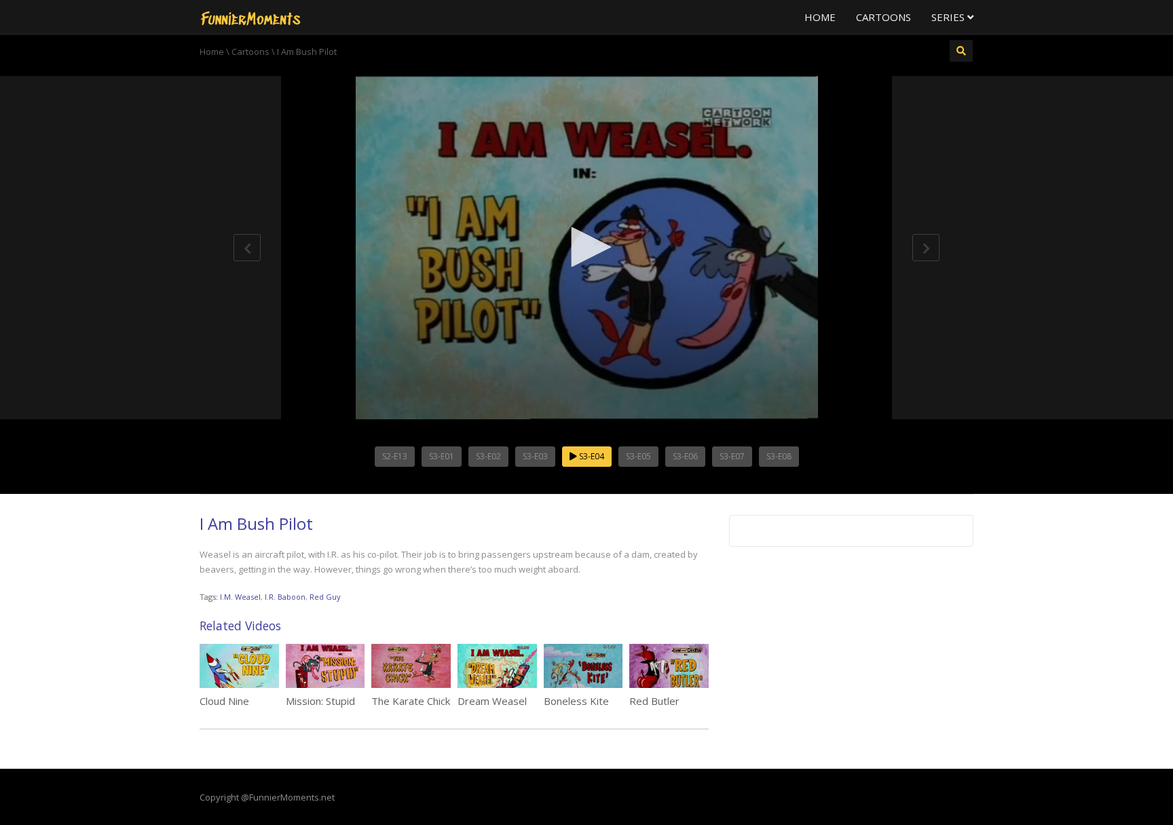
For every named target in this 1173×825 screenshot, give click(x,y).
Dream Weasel (492, 701)
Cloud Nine (224, 701)
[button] (586, 247)
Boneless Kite (576, 701)
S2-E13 (394, 456)
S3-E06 (685, 456)
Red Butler (654, 701)
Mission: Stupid (320, 701)
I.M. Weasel (240, 597)
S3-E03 (535, 456)
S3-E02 (488, 456)
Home (820, 17)
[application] (586, 247)
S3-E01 (441, 456)
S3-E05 (638, 456)
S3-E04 (590, 456)
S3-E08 (779, 456)
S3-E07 (732, 456)
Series (949, 17)
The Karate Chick (410, 701)
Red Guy (325, 597)
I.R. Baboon (285, 597)
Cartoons (883, 17)
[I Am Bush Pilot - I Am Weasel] (250, 17)
